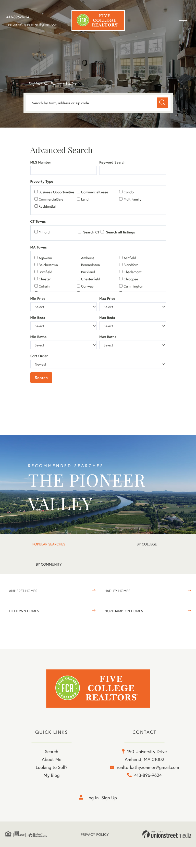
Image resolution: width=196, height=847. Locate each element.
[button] (162, 102)
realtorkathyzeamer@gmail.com (32, 24)
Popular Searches (48, 544)
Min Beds (37, 317)
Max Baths (107, 336)
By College (147, 544)
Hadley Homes (117, 590)
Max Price (107, 298)
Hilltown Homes (24, 610)
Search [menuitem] (51, 751)
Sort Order (39, 356)
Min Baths (38, 336)
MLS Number (40, 162)
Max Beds (107, 317)
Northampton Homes (123, 610)
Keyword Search (112, 162)
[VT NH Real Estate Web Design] (166, 834)
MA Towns (38, 247)
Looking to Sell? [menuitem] (51, 767)
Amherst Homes (23, 590)
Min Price (37, 298)
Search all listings (120, 232)
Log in (93, 797)
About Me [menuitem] (52, 759)
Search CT (91, 232)
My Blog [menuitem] (52, 775)
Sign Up (109, 797)
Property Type (41, 181)
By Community (49, 564)
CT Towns (38, 221)
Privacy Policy (95, 834)
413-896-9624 (17, 17)
